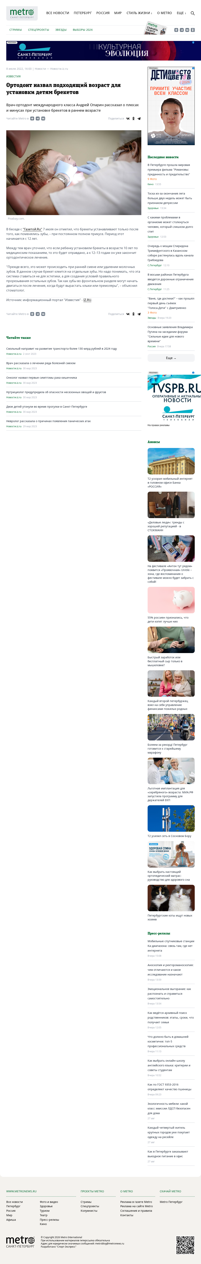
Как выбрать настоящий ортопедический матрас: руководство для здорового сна (169, 875)
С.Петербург (155, 265)
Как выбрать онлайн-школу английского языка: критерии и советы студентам (169, 1065)
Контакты (126, 1215)
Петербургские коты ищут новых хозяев (170, 917)
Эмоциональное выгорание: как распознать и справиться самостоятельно (169, 993)
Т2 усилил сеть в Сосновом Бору (169, 836)
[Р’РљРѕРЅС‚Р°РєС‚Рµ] (128, 118)
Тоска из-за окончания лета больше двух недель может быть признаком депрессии (170, 198)
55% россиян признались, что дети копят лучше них (168, 619)
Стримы (15, 30)
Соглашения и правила (136, 1210)
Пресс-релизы (49, 1219)
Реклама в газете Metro (136, 1202)
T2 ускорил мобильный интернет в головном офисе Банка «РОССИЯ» (170, 482)
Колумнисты (89, 1210)
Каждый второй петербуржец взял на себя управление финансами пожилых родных (168, 705)
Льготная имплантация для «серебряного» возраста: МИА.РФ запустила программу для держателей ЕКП (170, 794)
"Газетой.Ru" (32, 229)
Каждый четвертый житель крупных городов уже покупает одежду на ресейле (169, 1132)
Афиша (11, 1219)
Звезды (61, 30)
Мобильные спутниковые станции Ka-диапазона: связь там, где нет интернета (171, 945)
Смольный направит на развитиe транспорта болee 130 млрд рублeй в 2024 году (61, 348)
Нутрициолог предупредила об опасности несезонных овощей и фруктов (56, 392)
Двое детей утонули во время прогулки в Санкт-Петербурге (46, 406)
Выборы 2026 (83, 30)
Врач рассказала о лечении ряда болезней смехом (40, 363)
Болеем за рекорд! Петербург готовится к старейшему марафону (167, 748)
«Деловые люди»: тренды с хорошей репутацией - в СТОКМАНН (166, 526)
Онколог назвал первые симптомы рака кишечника (41, 377)
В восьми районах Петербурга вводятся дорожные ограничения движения (171, 279)
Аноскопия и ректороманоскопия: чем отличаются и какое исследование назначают (171, 969)
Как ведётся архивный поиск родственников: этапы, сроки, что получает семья (171, 1017)
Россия (103, 13)
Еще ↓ (181, 13)
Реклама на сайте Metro (136, 1206)
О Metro (164, 13)
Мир (118, 13)
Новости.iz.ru (59, 69)
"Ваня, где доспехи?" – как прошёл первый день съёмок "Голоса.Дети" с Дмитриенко (171, 303)
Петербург (83, 13)
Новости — (42, 69)
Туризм (44, 1210)
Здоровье (153, 208)
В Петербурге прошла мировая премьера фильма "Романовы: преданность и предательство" (169, 169)
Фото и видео (49, 1202)
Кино (150, 184)
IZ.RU (87, 300)
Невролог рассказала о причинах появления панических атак (48, 421)
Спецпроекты (38, 30)
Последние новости (163, 157)
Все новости (57, 13)
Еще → (171, 358)
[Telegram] (139, 118)
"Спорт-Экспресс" (66, 1246)
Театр (44, 1215)
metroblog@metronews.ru (109, 1243)
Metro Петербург (171, 1202)
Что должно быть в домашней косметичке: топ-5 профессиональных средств (168, 1041)
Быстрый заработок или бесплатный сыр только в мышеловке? (165, 661)
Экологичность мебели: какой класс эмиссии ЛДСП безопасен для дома (169, 1108)
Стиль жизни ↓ (140, 13)
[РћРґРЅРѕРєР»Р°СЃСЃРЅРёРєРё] (133, 118)
